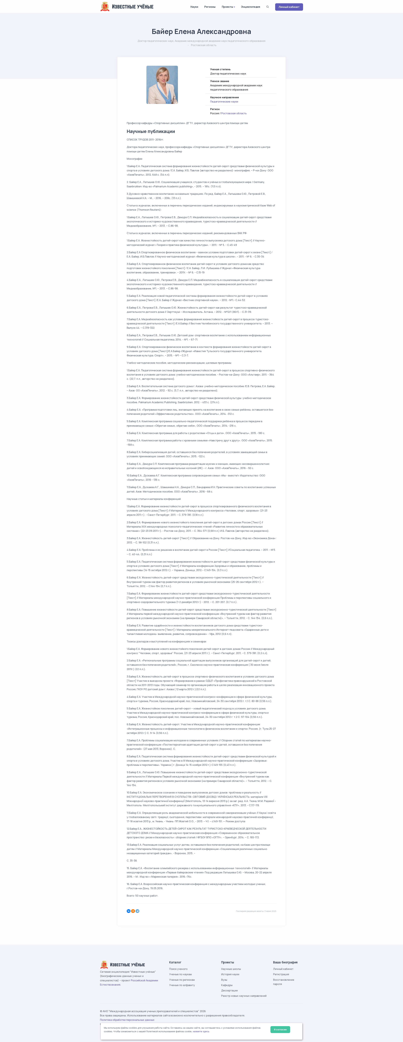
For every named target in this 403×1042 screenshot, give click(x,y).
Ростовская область (234, 113)
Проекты (227, 6)
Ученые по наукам (180, 974)
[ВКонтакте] (129, 911)
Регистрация (281, 974)
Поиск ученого (178, 969)
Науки (194, 6)
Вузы (224, 979)
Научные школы (231, 969)
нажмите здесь (201, 1031)
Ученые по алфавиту (182, 985)
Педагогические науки (224, 101)
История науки (230, 974)
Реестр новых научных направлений (244, 996)
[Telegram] (137, 911)
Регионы (210, 6)
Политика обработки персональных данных (127, 1020)
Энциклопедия (250, 6)
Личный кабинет (289, 7)
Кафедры (227, 985)
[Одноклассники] (133, 911)
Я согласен (280, 1029)
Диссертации (229, 990)
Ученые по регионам (182, 979)
